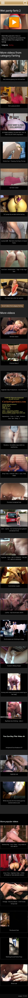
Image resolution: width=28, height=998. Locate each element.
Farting (11, 45)
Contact (20, 996)
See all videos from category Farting (12, 306)
